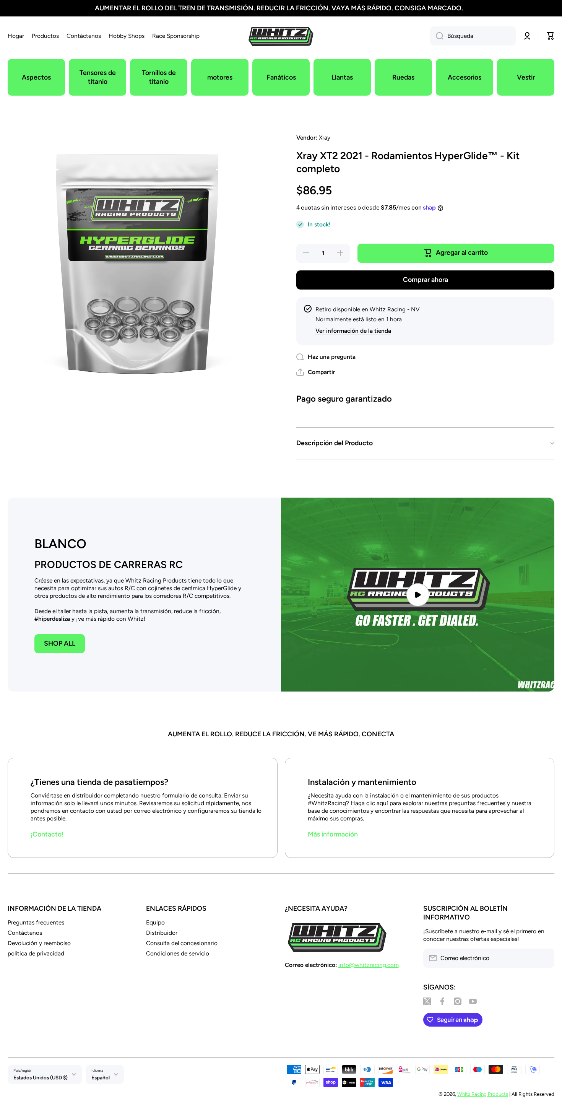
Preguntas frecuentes (36, 922)
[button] (315, 372)
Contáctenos (25, 932)
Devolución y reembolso (39, 943)
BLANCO (60, 543)
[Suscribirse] (544, 958)
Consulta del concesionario (182, 943)
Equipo (155, 922)
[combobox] (473, 36)
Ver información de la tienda (353, 330)
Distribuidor (161, 932)
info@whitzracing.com (368, 964)
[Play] (417, 595)
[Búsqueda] (436, 36)
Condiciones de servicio (177, 953)
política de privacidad (36, 953)
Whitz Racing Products (482, 1094)
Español (100, 1077)
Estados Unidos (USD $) (40, 1077)
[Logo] (281, 36)
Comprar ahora (425, 279)
